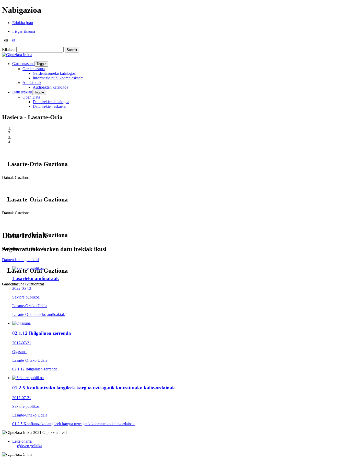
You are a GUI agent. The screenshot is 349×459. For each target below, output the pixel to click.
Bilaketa (8, 49)
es (13, 40)
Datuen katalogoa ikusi (20, 260)
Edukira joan (22, 22)
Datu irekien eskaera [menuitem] (49, 106)
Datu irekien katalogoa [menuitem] (51, 102)
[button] (11, 449)
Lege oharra (22, 441)
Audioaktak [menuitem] (31, 82)
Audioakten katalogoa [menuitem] (50, 87)
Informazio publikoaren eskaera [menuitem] (58, 78)
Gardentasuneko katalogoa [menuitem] (54, 73)
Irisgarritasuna (23, 31)
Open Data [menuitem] (31, 97)
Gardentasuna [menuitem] (33, 69)
